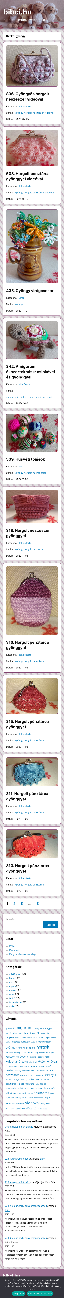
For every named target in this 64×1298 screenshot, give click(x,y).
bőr (47, 1033)
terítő (12, 998)
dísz (21, 466)
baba (12, 978)
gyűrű (19, 1047)
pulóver (39, 1079)
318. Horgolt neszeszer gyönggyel (28, 533)
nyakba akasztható (27, 1075)
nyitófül (46, 1075)
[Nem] (60, 1287)
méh (52, 1070)
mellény (17, 1070)
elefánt (54, 1037)
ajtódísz (9, 1028)
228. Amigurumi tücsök (17, 1158)
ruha (11, 994)
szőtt (53, 1088)
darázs (29, 1038)
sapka (43, 1083)
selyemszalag (11, 1088)
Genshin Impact (43, 1041)
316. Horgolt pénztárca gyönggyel (27, 645)
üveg (45, 1109)
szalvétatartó (23, 1088)
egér (48, 1037)
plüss (31, 1079)
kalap (36, 1053)
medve (9, 1070)
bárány (32, 1033)
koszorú (40, 1057)
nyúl (53, 1075)
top (12, 1097)
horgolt (28, 112)
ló (6, 1066)
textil (52, 1093)
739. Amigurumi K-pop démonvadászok (26, 1205)
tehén (24, 1093)
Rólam (12, 946)
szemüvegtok (38, 1088)
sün (19, 1093)
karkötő (10, 1056)
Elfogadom (19, 1293)
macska (12, 1066)
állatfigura (24, 384)
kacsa (30, 1052)
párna (46, 1079)
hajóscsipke (29, 1047)
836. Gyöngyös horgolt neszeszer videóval (27, 96)
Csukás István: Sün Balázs (19, 1126)
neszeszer (38, 112)
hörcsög (17, 1053)
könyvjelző (33, 1062)
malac (42, 1066)
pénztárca (38, 192)
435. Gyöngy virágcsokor (30, 290)
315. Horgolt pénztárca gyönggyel (27, 724)
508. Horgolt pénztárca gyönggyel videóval (28, 176)
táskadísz (38, 1097)
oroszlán (9, 1079)
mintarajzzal (42, 1070)
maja (26, 1066)
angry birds (39, 1028)
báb (26, 1033)
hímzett (9, 1052)
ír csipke (40, 396)
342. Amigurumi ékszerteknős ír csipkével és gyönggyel (30, 371)
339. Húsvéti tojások (25, 459)
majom (34, 1066)
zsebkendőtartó (25, 1108)
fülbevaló (25, 1041)
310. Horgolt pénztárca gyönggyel (27, 868)
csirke (17, 1038)
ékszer (13, 990)
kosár (47, 1056)
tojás (43, 472)
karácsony (22, 1056)
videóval (49, 112)
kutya (24, 1061)
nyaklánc (38, 1075)
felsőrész (16, 1041)
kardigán (50, 1052)
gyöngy (19, 112)
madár (20, 1066)
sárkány (13, 1093)
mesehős (26, 1070)
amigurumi (12, 396)
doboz (42, 1037)
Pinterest (14, 950)
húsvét (36, 472)
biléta (15, 1033)
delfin (35, 1038)
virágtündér (46, 1103)
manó (48, 1066)
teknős (49, 396)
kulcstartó (13, 1061)
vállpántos (10, 1109)
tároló (24, 1098)
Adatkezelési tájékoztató (40, 1293)
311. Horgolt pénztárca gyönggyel (27, 796)
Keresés (10, 918)
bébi (38, 1033)
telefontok (41, 1093)
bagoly (8, 1033)
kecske (33, 1056)
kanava (42, 1052)
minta (33, 1070)
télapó (47, 1097)
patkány (24, 1079)
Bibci (42, 1158)
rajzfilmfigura (26, 1083)
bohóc (20, 1033)
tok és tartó (25, 106)
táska (30, 1097)
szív (48, 1088)
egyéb (12, 986)
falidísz (8, 1042)
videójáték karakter (15, 1103)
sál (7, 1092)
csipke (22, 396)
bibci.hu (17, 12)
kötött (41, 1061)
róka (37, 1084)
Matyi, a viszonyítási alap (22, 954)
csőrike (23, 1038)
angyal (48, 1028)
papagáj (16, 1079)
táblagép (18, 1098)
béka (43, 1033)
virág (21, 297)
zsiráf (40, 1109)
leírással (52, 1061)
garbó (33, 1042)
